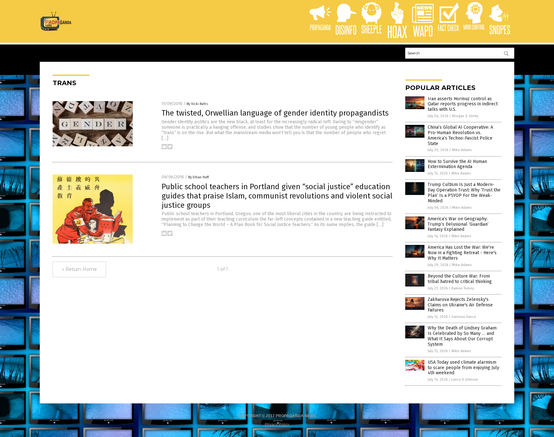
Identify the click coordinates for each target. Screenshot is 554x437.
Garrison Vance (463, 317)
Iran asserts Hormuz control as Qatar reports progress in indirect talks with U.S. (463, 104)
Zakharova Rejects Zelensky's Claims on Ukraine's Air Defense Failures (460, 305)
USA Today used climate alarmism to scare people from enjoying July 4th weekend (463, 368)
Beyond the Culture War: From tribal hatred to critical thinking (460, 278)
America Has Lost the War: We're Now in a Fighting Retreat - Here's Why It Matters (462, 253)
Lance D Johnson (464, 379)
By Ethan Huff (198, 177)
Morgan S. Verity (465, 116)
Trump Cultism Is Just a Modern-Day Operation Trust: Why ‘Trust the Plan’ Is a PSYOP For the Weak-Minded (464, 192)
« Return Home (79, 269)
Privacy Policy (277, 424)
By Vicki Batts (197, 104)
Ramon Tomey (462, 288)
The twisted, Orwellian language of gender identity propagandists (275, 113)
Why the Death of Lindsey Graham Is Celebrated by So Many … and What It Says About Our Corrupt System (462, 336)
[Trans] (56, 29)
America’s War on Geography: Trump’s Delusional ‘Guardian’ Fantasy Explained (458, 224)
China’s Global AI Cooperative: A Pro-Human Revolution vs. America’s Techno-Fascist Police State (460, 135)
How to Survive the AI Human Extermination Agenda (457, 164)
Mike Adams (462, 150)
